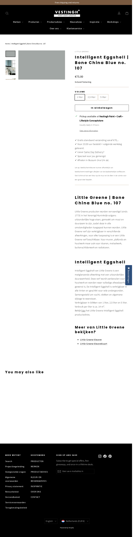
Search (8, 461)
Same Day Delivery (93, 152)
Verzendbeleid (12, 497)
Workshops (113, 21)
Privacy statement (14, 486)
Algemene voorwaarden (11, 479)
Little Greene (82, 52)
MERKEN (35, 466)
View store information (89, 130)
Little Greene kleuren (91, 339)
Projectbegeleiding (14, 466)
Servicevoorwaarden (15, 502)
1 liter (80, 97)
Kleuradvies (76, 21)
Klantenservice (74, 28)
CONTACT (35, 497)
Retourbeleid (11, 491)
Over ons (54, 28)
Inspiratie (95, 21)
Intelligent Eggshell (100, 262)
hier (83, 310)
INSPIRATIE (36, 486)
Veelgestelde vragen (15, 471)
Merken (17, 21)
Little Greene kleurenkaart (93, 343)
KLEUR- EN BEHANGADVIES (38, 479)
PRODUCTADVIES (39, 471)
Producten (34, 21)
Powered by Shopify (67, 528)
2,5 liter (91, 97)
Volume (80, 91)
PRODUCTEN (37, 461)
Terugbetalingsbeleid (16, 507)
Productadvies (55, 21)
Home (7, 44)
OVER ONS (36, 491)
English (49, 521)
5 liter (103, 97)
